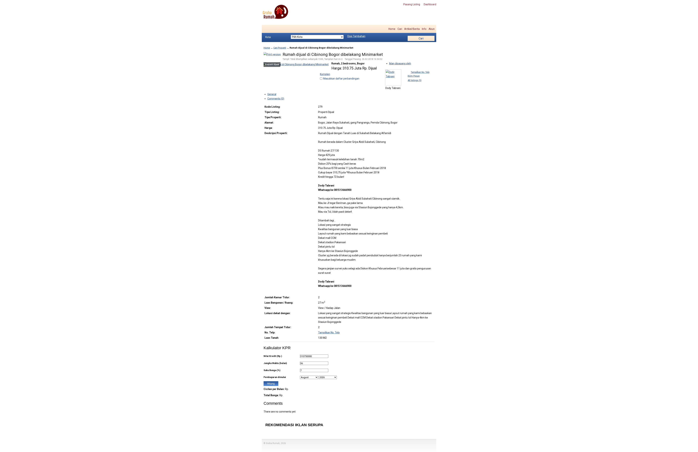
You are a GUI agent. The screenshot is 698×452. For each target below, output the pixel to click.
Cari (400, 28)
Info (424, 28)
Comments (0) (275, 98)
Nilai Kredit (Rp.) (273, 356)
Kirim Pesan (414, 76)
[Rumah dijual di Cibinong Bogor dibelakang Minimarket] (296, 64)
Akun (432, 28)
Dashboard (430, 4)
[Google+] (275, 29)
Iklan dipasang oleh (400, 63)
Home (391, 28)
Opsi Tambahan (356, 36)
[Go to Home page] (275, 12)
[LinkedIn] (279, 29)
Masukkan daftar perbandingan (341, 78)
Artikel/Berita (412, 28)
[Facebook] (267, 29)
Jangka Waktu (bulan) (275, 363)
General (271, 94)
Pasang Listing (411, 4)
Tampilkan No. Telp (420, 72)
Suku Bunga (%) (272, 370)
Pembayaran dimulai (275, 377)
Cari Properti (279, 47)
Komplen (325, 74)
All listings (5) (415, 80)
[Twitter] (271, 29)
